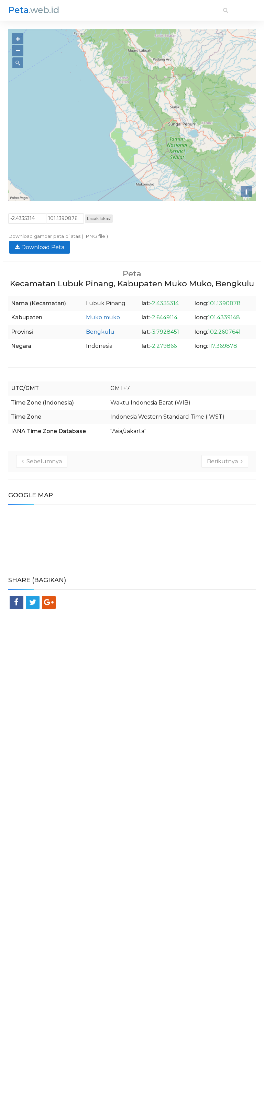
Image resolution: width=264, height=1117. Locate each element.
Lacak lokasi (99, 218)
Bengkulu (100, 332)
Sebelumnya (43, 461)
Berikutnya (224, 461)
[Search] (225, 10)
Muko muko (103, 317)
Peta (33, 10)
